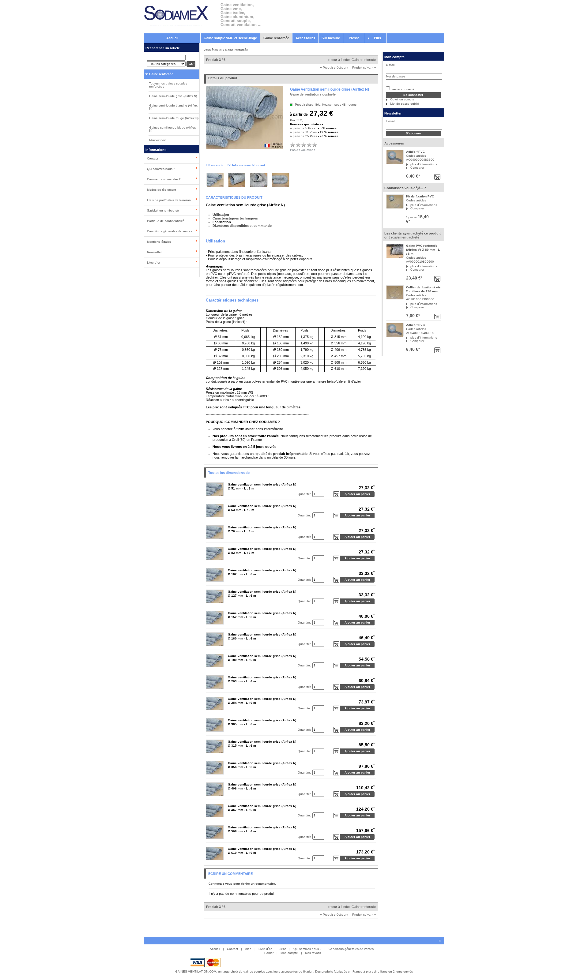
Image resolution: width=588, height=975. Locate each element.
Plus (377, 38)
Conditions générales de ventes (169, 231)
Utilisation (221, 214)
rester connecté (402, 89)
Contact (152, 158)
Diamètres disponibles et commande (242, 225)
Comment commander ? (164, 179)
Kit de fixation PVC (420, 196)
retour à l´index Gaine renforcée (352, 60)
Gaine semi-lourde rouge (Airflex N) (173, 118)
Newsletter (154, 252)
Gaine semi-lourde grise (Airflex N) (173, 96)
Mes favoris (313, 952)
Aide (248, 949)
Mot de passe (395, 76)
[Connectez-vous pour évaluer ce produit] (293, 144)
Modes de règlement (161, 189)
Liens (282, 949)
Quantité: (304, 494)
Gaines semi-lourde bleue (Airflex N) (172, 129)
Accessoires (305, 38)
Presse (354, 38)
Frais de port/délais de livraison (169, 200)
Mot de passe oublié (404, 103)
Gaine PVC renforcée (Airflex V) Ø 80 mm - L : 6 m (423, 249)
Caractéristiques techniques (235, 218)
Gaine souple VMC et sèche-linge (230, 38)
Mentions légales (159, 241)
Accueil (172, 38)
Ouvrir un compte (402, 99)
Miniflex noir (157, 140)
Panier (268, 952)
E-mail (390, 64)
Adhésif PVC (415, 151)
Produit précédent (334, 67)
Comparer (417, 167)
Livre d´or (153, 262)
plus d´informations (423, 164)
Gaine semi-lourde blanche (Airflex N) (173, 107)
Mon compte (394, 57)
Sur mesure (331, 38)
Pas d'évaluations (302, 150)
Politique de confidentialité (165, 221)
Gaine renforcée (276, 38)
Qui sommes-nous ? (161, 169)
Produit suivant (364, 67)
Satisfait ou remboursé (163, 210)
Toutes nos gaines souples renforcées (168, 85)
